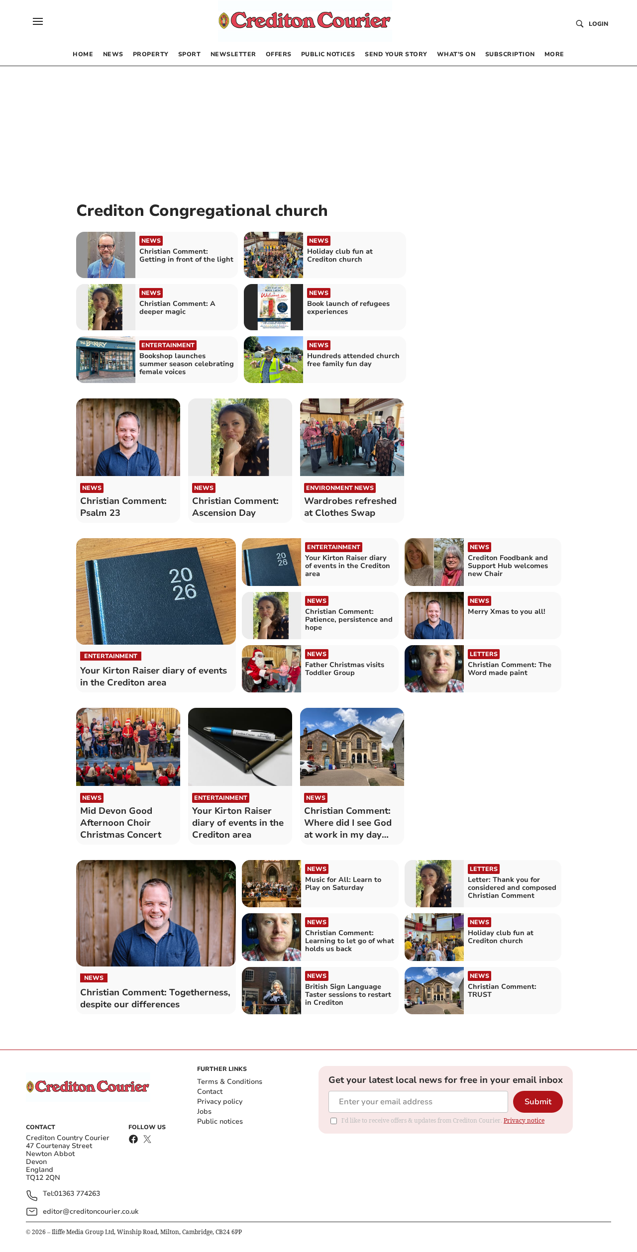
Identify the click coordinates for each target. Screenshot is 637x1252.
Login (598, 23)
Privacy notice (524, 1120)
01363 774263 (77, 1194)
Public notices (220, 1121)
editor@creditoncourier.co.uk (90, 1211)
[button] (38, 21)
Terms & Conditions (229, 1081)
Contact (209, 1091)
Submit (538, 1101)
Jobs (204, 1111)
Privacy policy (219, 1101)
